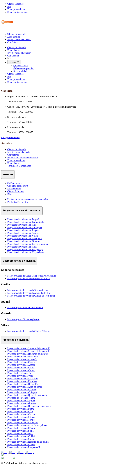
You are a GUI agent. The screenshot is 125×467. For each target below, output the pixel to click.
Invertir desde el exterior (19, 39)
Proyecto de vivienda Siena (20, 430)
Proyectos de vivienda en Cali (21, 224)
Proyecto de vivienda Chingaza (22, 392)
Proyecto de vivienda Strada (20, 439)
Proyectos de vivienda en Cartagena (24, 227)
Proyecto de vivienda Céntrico (21, 389)
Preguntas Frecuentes (17, 202)
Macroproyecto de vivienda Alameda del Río (28, 293)
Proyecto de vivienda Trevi (20, 373)
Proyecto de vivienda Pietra (20, 408)
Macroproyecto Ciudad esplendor (23, 319)
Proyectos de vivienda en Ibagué (23, 230)
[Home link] (7, 27)
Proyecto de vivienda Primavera (22, 422)
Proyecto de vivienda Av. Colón (22, 378)
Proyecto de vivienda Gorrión (21, 403)
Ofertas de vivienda (16, 34)
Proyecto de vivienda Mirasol (21, 417)
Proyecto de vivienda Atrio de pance (24, 387)
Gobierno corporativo (23, 68)
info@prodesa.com (10, 137)
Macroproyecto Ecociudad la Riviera (25, 307)
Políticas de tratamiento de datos (22, 157)
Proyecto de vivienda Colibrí (21, 436)
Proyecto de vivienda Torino (21, 419)
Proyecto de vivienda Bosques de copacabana (29, 406)
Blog (9, 6)
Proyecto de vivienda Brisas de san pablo (27, 395)
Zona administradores (17, 12)
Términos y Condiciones (19, 166)
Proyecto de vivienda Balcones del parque (27, 354)
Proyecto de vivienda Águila (21, 400)
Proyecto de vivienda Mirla (20, 433)
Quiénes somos (20, 65)
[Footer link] (5, 452)
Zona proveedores (16, 9)
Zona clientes (13, 36)
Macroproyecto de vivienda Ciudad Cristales (28, 331)
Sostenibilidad (20, 71)
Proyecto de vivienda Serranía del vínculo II (28, 348)
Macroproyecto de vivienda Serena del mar (28, 290)
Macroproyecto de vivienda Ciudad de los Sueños (31, 295)
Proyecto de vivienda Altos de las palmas (27, 425)
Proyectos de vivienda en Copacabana (25, 252)
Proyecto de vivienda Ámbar (21, 365)
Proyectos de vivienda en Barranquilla (25, 222)
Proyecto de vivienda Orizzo (21, 414)
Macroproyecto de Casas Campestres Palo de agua (31, 275)
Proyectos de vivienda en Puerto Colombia (27, 244)
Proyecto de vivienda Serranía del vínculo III (28, 351)
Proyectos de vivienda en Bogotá (23, 219)
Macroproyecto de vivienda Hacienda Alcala (28, 278)
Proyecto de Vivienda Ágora (21, 397)
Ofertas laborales (15, 3)
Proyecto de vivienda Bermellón (22, 384)
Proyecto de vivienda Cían (20, 411)
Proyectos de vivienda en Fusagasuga (25, 249)
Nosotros (12, 63)
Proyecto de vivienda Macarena (22, 356)
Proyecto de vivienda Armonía (22, 359)
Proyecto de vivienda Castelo (21, 362)
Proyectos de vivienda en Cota (22, 246)
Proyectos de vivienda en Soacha (23, 233)
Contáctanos (13, 42)
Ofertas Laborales (15, 191)
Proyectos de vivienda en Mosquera (24, 238)
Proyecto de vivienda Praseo (21, 444)
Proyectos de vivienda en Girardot (23, 241)
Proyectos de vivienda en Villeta (22, 235)
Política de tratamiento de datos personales (27, 199)
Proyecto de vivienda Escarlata (22, 381)
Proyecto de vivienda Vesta (20, 376)
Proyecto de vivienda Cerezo (21, 370)
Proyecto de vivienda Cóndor (21, 428)
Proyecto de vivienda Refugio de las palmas (28, 441)
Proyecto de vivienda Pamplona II (23, 447)
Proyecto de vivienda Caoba (20, 367)
